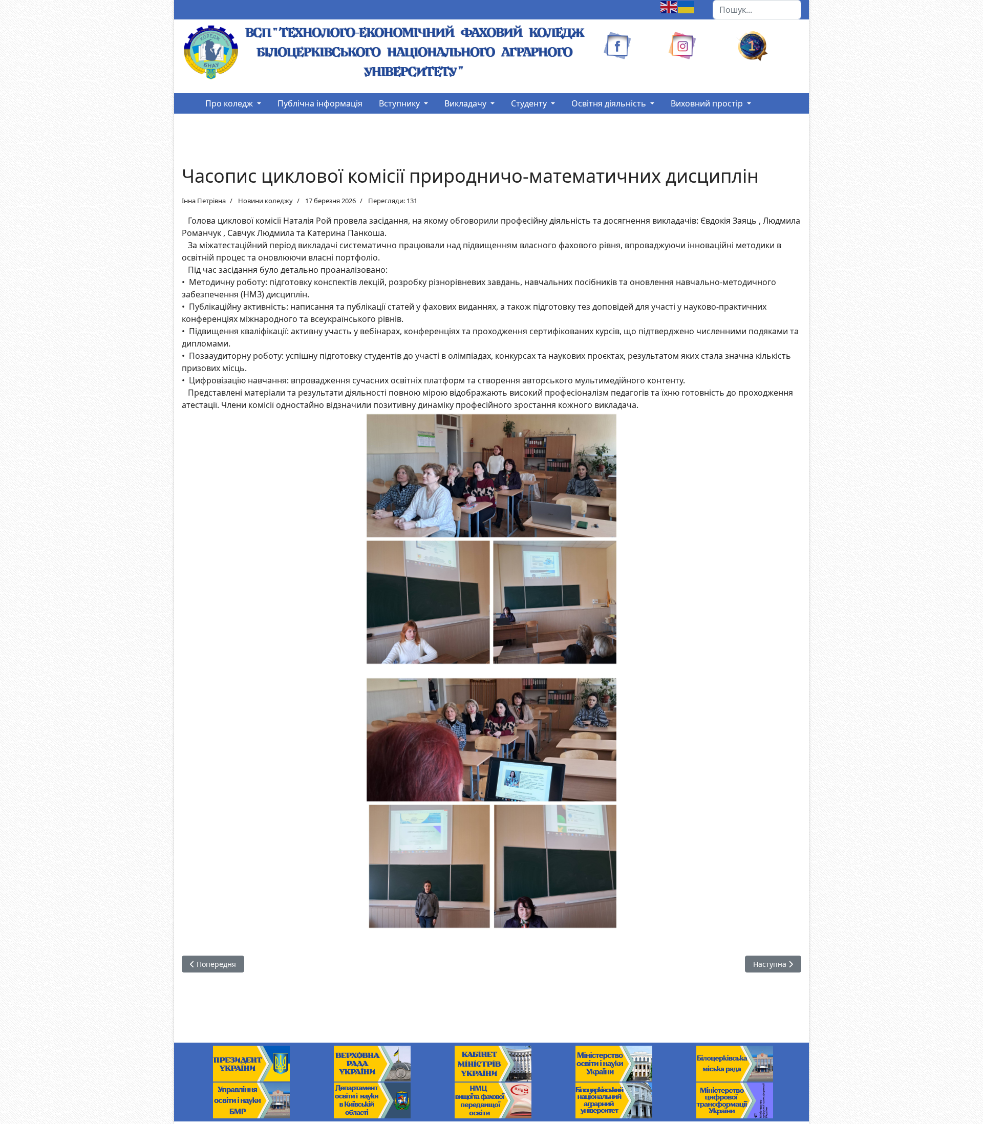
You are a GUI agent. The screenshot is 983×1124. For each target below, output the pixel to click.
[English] (669, 6)
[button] (233, 103)
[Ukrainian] (686, 6)
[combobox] (757, 9)
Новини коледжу (265, 200)
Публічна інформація (319, 103)
